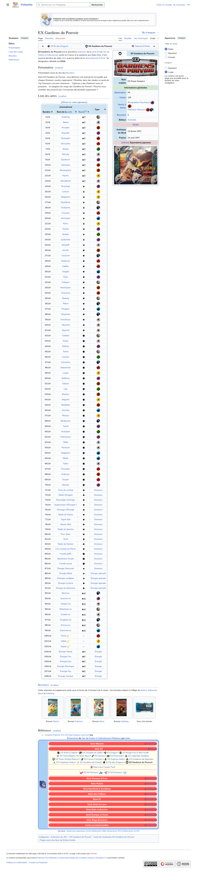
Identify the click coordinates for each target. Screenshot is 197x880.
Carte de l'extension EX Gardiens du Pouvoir (114, 837)
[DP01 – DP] (133, 46)
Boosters (121, 115)
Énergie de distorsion (65, 588)
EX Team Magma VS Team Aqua (75, 756)
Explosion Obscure (136, 109)
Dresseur (98, 490)
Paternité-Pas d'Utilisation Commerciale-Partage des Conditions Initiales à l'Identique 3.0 (72, 858)
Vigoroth (65, 330)
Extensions (72, 738)
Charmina (65, 293)
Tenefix (65, 229)
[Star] (68, 636)
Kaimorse (152, 690)
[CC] (91, 767)
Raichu (65, 175)
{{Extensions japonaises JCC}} (79, 831)
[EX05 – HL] (126, 756)
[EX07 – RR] (53, 759)
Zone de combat (65, 490)
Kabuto (65, 383)
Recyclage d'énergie (65, 500)
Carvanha (65, 362)
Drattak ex (65, 614)
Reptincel (65, 261)
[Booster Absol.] (98, 707)
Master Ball (65, 524)
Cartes (123, 97)
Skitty (65, 442)
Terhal (65, 351)
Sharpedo (65, 314)
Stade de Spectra (66, 529)
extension (82, 52)
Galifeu (65, 266)
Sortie (136, 125)
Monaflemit (66, 181)
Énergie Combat (65, 676)
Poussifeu (65, 469)
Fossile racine (65, 563)
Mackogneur (65, 170)
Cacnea (65, 357)
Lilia (65, 389)
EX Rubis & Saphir (68, 752)
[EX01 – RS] (58, 752)
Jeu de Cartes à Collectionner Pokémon (101, 738)
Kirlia (65, 277)
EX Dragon (112, 752)
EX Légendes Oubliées (138, 756)
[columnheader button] (84, 112)
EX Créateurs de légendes (141, 759)
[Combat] (129, 106)
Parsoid (94, 854)
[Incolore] (98, 122)
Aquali (63, 646)
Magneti (65, 399)
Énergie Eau (65, 661)
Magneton (65, 197)
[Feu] (148, 109)
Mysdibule (65, 202)
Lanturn (65, 191)
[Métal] (98, 117)
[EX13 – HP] (54, 762)
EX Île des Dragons (59, 46)
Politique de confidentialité (16, 863)
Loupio (65, 373)
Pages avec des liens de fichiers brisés (57, 840)
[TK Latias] (81, 772)
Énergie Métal (65, 573)
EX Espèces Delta (116, 759)
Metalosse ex (66, 609)
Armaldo (65, 127)
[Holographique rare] (83, 117)
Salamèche (65, 367)
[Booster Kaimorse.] (76, 707)
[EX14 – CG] (78, 762)
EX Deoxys (100, 756)
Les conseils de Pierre (66, 549)
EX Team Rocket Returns (67, 759)
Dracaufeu (65, 143)
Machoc (65, 394)
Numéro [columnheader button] (46, 112)
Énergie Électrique (65, 666)
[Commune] (84, 335)
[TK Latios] (101, 772)
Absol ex (66, 593)
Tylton (65, 463)
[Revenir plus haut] (44, 735)
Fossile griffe (65, 554)
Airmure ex (66, 625)
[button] (7, 4)
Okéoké (65, 485)
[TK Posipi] (106, 772)
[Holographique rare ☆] (84, 636)
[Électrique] (98, 175)
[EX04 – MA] (57, 756)
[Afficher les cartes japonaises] (74, 102)
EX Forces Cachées (93, 759)
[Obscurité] (151, 109)
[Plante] (98, 149)
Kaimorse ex (65, 630)
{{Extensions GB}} (99, 831)
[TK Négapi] (125, 772)
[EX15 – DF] (48, 46)
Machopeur (65, 287)
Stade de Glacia (65, 514)
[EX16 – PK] (86, 46)
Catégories (44, 837)
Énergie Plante (65, 651)
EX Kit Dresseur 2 (116, 772)
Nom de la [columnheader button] (64, 112)
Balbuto (65, 346)
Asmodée (132, 120)
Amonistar (65, 218)
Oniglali (65, 271)
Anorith (65, 250)
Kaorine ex (66, 598)
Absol (40, 693)
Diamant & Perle (142, 46)
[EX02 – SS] (80, 752)
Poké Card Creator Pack (104, 767)
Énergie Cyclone (65, 583)
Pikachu (65, 415)
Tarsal (65, 426)
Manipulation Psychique (138, 102)
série (64, 58)
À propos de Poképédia (38, 863)
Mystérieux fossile (65, 558)
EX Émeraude (116, 756)
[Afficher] (125, 143)
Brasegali (65, 138)
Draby (65, 341)
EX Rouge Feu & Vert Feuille (136, 752)
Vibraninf (66, 325)
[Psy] (152, 102)
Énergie (98, 651)
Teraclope (65, 186)
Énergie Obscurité (65, 568)
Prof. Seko (65, 534)
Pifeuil (65, 303)
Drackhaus (66, 319)
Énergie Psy (65, 671)
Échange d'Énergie (65, 509)
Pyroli (63, 636)
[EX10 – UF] (82, 759)
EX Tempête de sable (92, 752)
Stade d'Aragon (66, 495)
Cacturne (65, 255)
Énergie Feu (65, 656)
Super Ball (65, 519)
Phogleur (65, 309)
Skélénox (65, 378)
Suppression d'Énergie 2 (65, 505)
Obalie (66, 458)
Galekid (65, 335)
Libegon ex (66, 604)
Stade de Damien (66, 544)
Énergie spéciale (98, 573)
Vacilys (65, 149)
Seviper (65, 234)
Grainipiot (65, 431)
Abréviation (120, 92)
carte (69, 112)
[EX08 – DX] (92, 756)
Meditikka (65, 405)
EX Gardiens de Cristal (90, 762)
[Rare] (84, 186)
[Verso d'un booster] (144, 707)
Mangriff (65, 245)
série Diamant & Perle (95, 58)
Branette (66, 133)
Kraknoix (66, 474)
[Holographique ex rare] (83, 593)
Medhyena (65, 421)
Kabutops (65, 165)
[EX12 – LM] (127, 759)
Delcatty (65, 154)
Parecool (66, 447)
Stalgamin (65, 453)
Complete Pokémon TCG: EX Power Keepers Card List (66, 735)
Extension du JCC (59, 837)
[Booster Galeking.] (122, 707)
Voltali (63, 641)
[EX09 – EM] (108, 756)
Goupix (65, 479)
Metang (65, 298)
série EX (96, 52)
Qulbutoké (65, 239)
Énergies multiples (65, 578)
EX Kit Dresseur (91, 772)
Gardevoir (65, 159)
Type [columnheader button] (97, 109)
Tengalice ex (65, 620)
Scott (65, 539)
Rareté (81, 112)
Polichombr (65, 437)
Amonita (65, 410)
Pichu (65, 223)
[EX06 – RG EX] (120, 752)
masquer (24, 38)
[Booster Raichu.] (53, 707)
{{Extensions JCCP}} (131, 831)
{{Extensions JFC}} (114, 831)
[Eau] (98, 218)
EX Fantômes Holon (65, 762)
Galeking (66, 117)
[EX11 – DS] (105, 759)
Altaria (66, 122)
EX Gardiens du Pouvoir (100, 46)
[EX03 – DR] (105, 752)
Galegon (66, 282)
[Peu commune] (84, 250)
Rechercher (97, 5)
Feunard (66, 213)
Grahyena (65, 207)
